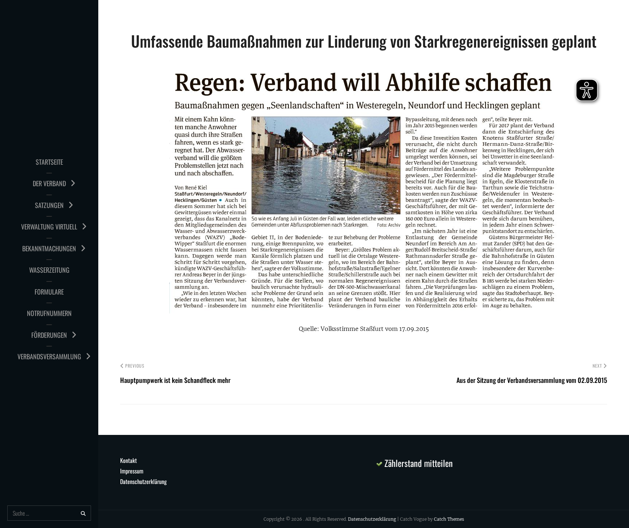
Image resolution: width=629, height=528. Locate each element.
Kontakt (128, 460)
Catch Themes (449, 519)
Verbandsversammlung (49, 356)
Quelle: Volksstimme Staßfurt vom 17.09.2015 (364, 328)
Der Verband (49, 183)
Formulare (49, 291)
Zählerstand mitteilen (417, 462)
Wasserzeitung (49, 270)
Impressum (131, 471)
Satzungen (49, 205)
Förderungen (49, 335)
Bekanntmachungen (49, 248)
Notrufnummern (49, 313)
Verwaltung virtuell (49, 226)
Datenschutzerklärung (143, 481)
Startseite (49, 162)
